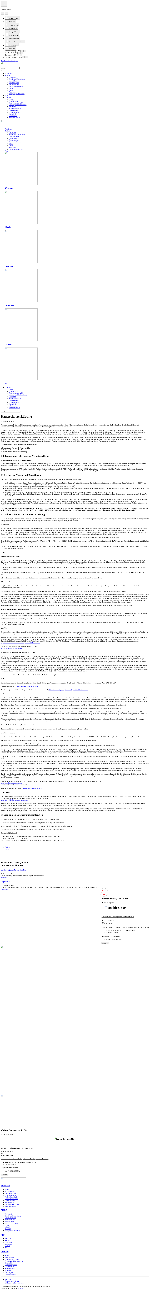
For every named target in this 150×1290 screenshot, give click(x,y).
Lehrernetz (8, 1244)
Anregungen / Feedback (16, 94)
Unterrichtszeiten (14, 81)
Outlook (7, 1246)
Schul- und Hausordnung (17, 79)
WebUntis (8, 1238)
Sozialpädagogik (10, 1206)
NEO (6, 1247)
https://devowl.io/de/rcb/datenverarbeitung (14, 800)
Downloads (12, 77)
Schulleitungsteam (15, 108)
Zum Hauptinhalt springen (9, 61)
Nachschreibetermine (16, 86)
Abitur (7, 1189)
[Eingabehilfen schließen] (6, 13)
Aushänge (12, 92)
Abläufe (7, 75)
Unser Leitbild (13, 110)
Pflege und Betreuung (12, 1204)
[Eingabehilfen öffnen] (4, 4)
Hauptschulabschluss (11, 1199)
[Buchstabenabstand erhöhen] (26, 57)
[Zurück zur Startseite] (13, 66)
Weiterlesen (4, 877)
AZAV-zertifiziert (10, 1193)
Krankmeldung (14, 83)
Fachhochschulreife (11, 1197)
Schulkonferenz (14, 112)
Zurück (7, 847)
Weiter (7, 849)
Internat (11, 90)
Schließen (105, 943)
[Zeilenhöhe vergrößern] (21, 55)
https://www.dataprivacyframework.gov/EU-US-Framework (20, 643)
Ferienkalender (14, 84)
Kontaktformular (14, 117)
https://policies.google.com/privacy (12, 648)
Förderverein (13, 116)
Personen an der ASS (16, 103)
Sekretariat (12, 106)
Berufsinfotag (13, 101)
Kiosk (11, 88)
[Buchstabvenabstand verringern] (23, 57)
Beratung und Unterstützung (18, 105)
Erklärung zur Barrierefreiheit (13, 870)
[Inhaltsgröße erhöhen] (24, 51)
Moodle (7, 1240)
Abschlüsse (8, 73)
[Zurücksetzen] (2, 13)
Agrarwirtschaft (10, 1191)
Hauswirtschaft (10, 1200)
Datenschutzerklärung (12, 1281)
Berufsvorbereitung (11, 1195)
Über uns (8, 97)
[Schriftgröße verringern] (18, 53)
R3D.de (20, 1288)
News (11, 99)
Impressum (5, 881)
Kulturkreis (12, 114)
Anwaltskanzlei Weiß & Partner (33, 788)
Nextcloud (8, 1242)
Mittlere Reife (9, 1202)
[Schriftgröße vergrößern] (22, 53)
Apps (6, 95)
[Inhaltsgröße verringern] (21, 51)
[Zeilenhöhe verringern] (18, 55)
